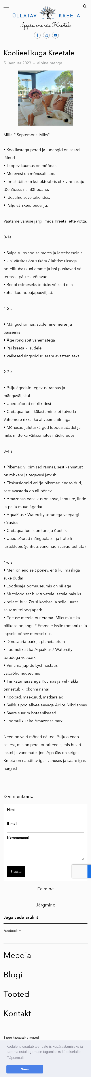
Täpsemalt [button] (15, 1058)
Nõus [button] (25, 1069)
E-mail (12, 823)
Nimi (11, 809)
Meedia (17, 955)
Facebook (10, 931)
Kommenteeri (18, 837)
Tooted (16, 994)
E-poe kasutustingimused (21, 1038)
